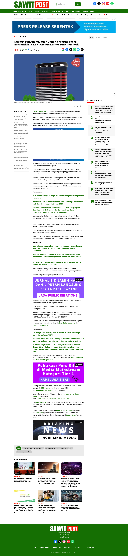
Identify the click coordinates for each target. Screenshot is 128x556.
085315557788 (43, 398)
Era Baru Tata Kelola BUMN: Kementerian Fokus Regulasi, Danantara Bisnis (69, 15)
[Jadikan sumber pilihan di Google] (63, 50)
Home (15, 11)
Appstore (39, 413)
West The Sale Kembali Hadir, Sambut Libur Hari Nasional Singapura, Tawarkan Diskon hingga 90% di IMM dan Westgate (104, 153)
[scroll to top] (122, 553)
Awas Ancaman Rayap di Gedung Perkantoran (103, 183)
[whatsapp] (112, 4)
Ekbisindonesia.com (67, 323)
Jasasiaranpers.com (44, 390)
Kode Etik (67, 548)
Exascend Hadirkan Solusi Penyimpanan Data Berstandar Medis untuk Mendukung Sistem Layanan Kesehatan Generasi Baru (58, 340)
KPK (71, 448)
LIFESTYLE (65, 11)
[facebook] (95, 4)
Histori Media (44, 548)
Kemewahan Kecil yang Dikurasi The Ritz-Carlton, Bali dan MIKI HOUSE (104, 202)
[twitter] (99, 4)
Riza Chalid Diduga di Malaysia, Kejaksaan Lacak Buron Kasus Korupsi (102, 164)
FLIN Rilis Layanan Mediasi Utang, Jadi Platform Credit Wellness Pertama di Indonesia (104, 119)
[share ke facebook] (67, 50)
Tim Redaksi (56, 548)
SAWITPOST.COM (39, 111)
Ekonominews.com (40, 325)
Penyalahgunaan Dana (24, 452)
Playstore (69, 410)
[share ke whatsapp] (75, 50)
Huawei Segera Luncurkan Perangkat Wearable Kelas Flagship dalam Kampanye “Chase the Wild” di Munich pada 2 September (57, 248)
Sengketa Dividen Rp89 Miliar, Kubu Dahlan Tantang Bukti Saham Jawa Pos (103, 130)
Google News (71, 415)
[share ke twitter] (71, 50)
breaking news (38, 448)
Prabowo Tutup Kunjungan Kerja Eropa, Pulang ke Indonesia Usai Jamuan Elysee (103, 174)
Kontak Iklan (89, 548)
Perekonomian (34, 11)
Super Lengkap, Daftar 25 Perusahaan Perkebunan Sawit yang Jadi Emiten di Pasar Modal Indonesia (104, 109)
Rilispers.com (69, 394)
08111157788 (65, 398)
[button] (74, 107)
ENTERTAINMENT (75, 11)
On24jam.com (77, 357)
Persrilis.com (40, 402)
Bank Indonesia (27, 448)
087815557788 (54, 398)
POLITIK (52, 11)
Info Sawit (22, 11)
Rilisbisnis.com (47, 388)
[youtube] (108, 4)
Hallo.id (59, 410)
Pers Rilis (85, 11)
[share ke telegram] (79, 50)
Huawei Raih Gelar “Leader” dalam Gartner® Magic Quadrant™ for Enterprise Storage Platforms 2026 (58, 203)
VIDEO (92, 11)
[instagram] (104, 4)
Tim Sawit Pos (23, 49)
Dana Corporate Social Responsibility (56, 448)
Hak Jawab (77, 548)
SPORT (58, 11)
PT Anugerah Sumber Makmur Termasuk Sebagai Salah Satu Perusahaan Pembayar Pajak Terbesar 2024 (103, 141)
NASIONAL (45, 11)
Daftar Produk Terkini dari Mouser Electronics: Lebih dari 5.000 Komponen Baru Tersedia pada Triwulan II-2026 (104, 192)
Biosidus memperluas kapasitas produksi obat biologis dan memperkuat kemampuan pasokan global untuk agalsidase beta (57, 256)
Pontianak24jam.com (44, 360)
